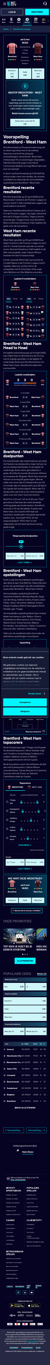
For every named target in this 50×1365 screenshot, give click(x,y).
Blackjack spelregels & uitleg (35, 1242)
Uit (21, 299)
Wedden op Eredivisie (12, 1203)
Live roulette (10, 1236)
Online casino (10, 1224)
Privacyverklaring (26, 1347)
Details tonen (34, 693)
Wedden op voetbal (12, 1199)
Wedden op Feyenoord (13, 1214)
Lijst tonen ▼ (25, 563)
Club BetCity (30, 1224)
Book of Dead (31, 1214)
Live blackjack (10, 1240)
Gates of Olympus (32, 1199)
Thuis (15, 299)
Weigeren (25, 711)
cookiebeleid (15, 685)
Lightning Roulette (32, 1207)
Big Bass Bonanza (32, 1211)
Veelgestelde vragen (12, 1278)
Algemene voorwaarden (13, 1258)
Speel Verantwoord (12, 1270)
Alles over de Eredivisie (34, 1246)
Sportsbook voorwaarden (14, 1262)
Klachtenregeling (11, 1274)
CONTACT (10, 1286)
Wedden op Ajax (11, 1207)
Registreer (37, 12)
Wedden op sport (11, 1195)
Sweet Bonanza (31, 1195)
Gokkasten (9, 1244)
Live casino (9, 1232)
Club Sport (30, 1228)
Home (6, 29)
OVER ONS (28, 1286)
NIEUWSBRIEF (19, 1286)
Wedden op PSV (11, 1211)
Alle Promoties (25, 961)
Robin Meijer (27, 1152)
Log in (12, 12)
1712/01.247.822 (32, 1341)
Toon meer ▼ (25, 845)
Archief (38, 1347)
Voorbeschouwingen (22, 29)
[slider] (21, 546)
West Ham (37, 787)
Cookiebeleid (14, 1347)
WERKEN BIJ (38, 1286)
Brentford (17, 787)
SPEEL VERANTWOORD (18, 1180)
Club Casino (30, 1232)
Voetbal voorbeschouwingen (33, 1237)
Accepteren (25, 702)
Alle (8, 299)
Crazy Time (30, 1203)
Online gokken (10, 1228)
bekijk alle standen (25, 1107)
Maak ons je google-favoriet (28, 910)
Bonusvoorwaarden (12, 1266)
